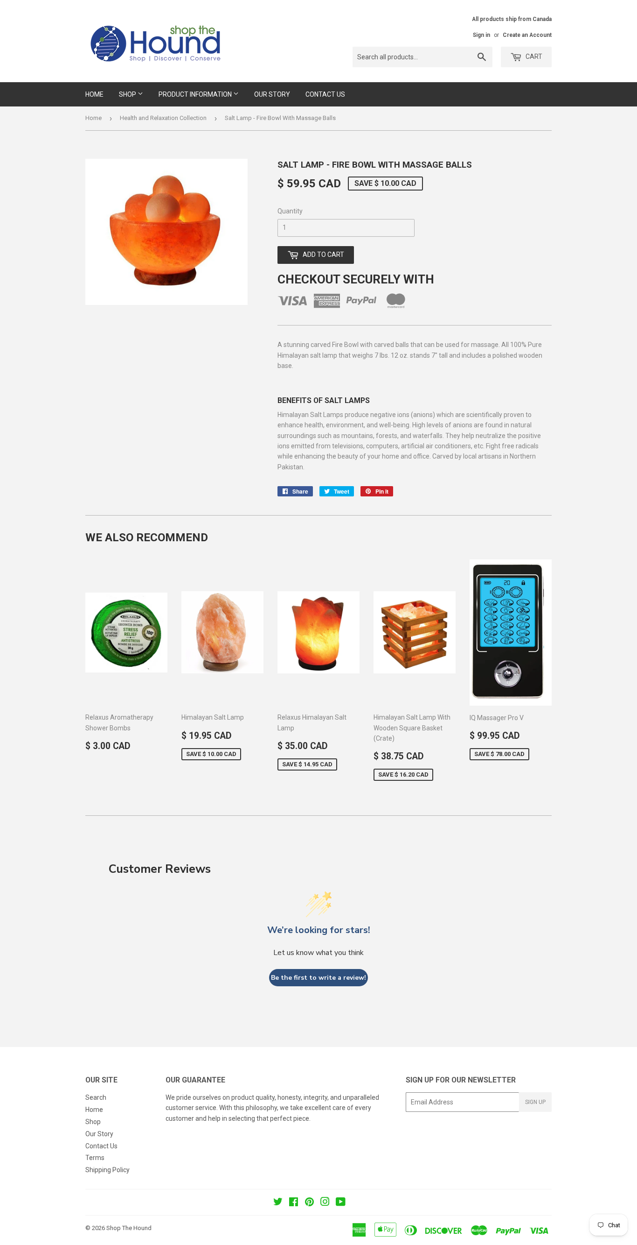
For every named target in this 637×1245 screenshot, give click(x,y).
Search (95, 1097)
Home (94, 94)
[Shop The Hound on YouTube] (341, 1203)
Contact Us (325, 94)
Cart (533, 56)
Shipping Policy (107, 1170)
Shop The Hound (129, 1227)
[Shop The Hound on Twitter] (278, 1203)
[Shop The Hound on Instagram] (325, 1203)
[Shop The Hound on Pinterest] (309, 1203)
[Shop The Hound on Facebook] (293, 1203)
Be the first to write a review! (318, 977)
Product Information (196, 94)
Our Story (272, 94)
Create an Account (527, 35)
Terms (94, 1157)
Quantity (290, 211)
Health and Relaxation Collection (163, 117)
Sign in (481, 35)
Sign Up (535, 1102)
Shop (128, 94)
